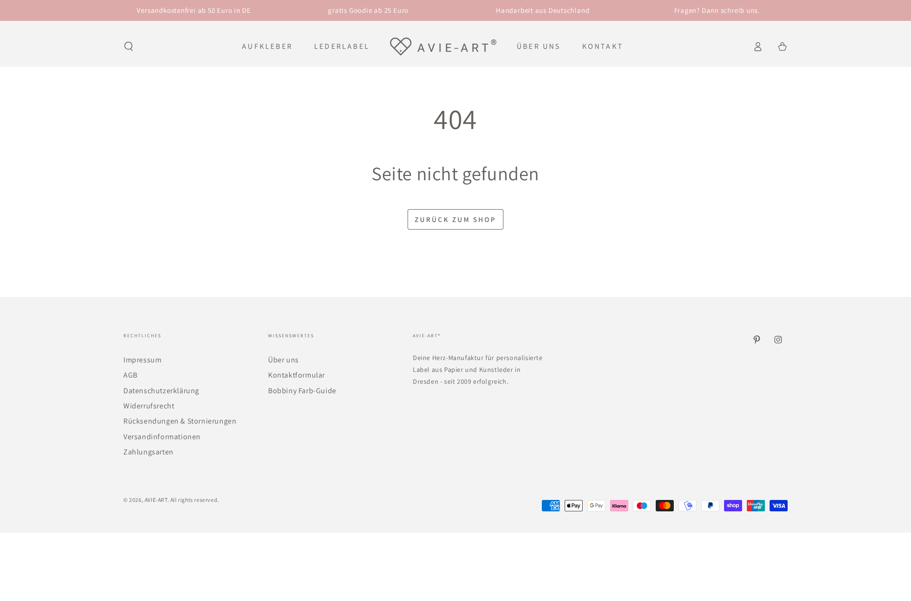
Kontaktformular (296, 375)
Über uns (283, 360)
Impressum (142, 360)
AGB (130, 375)
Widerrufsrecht (148, 406)
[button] (128, 46)
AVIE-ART (156, 499)
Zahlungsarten (148, 452)
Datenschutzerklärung (161, 391)
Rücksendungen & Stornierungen (179, 421)
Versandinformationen (162, 437)
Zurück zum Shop (455, 219)
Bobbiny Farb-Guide (302, 391)
